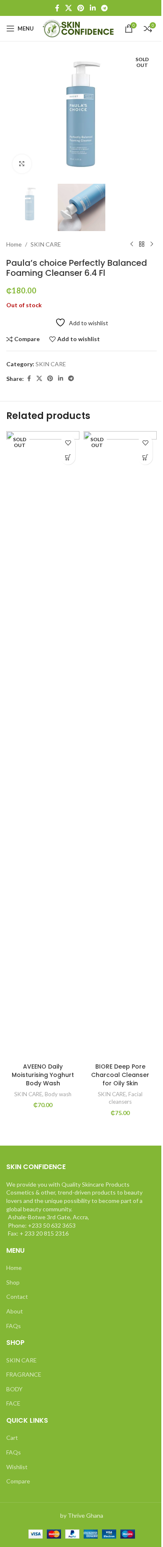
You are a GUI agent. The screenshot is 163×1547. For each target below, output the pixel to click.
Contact (17, 1296)
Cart (12, 1437)
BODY (14, 1389)
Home (14, 244)
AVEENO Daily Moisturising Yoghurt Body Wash (43, 1074)
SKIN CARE (46, 244)
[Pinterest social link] (81, 8)
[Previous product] (132, 244)
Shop (13, 1282)
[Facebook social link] (57, 8)
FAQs (13, 1325)
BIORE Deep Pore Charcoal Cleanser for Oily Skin (120, 1074)
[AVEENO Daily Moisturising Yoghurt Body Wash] (42, 745)
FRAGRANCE (23, 1374)
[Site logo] (79, 27)
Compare (18, 1481)
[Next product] (152, 244)
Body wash (58, 1094)
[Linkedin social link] (92, 8)
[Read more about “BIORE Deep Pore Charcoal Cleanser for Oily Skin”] (145, 457)
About (14, 1311)
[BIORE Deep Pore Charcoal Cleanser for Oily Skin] (120, 745)
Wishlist (17, 1466)
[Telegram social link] (104, 8)
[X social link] (68, 8)
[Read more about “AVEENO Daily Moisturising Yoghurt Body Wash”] (68, 457)
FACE (13, 1403)
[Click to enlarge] (22, 163)
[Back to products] (142, 244)
